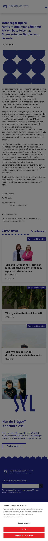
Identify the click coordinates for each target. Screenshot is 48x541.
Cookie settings (24, 523)
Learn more (18, 517)
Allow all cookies (24, 535)
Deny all (24, 529)
